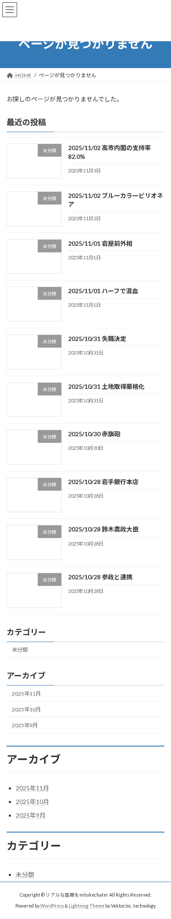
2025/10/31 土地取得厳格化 (106, 386)
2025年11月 (26, 693)
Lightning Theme (86, 905)
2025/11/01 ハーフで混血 (103, 290)
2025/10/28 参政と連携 (100, 577)
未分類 (20, 650)
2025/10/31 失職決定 (97, 338)
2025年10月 (26, 709)
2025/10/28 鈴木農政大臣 (103, 529)
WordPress (52, 905)
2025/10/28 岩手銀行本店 (103, 481)
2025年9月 (25, 725)
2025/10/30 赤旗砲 (94, 434)
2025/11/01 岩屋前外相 (100, 243)
